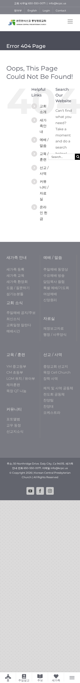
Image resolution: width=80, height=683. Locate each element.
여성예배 (50, 294)
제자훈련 (13, 385)
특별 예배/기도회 (56, 288)
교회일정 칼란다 (18, 325)
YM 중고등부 (16, 366)
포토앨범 (13, 419)
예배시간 (13, 331)
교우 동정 (13, 425)
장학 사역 (50, 379)
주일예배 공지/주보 (21, 313)
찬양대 (48, 406)
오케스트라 (51, 413)
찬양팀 (48, 400)
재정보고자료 (53, 328)
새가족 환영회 (17, 282)
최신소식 (13, 319)
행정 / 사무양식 (55, 335)
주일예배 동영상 (55, 269)
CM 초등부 (14, 372)
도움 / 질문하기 (18, 288)
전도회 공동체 (54, 394)
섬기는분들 (14, 294)
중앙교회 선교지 (55, 366)
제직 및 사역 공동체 (58, 388)
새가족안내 (43, 126)
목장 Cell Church (57, 372)
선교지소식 (14, 431)
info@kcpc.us (57, 3)
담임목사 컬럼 (54, 282)
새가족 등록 (15, 269)
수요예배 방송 (54, 275)
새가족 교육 (15, 275)
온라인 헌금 (43, 213)
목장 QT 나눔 (16, 391)
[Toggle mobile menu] (71, 21)
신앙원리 (50, 300)
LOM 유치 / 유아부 (20, 379)
